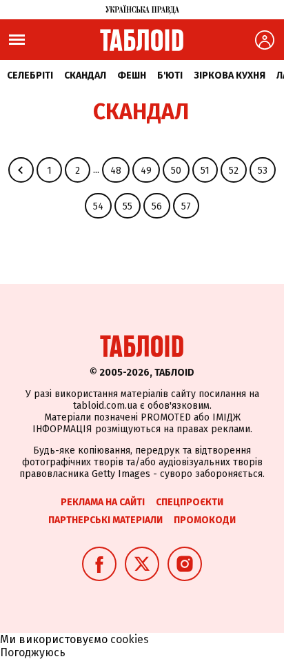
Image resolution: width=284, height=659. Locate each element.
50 (176, 170)
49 (146, 170)
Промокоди (205, 520)
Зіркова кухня (229, 75)
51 (205, 170)
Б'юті (170, 75)
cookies (129, 639)
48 (115, 170)
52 (234, 170)
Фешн (131, 75)
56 (157, 206)
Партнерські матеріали (105, 520)
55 (127, 206)
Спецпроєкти (189, 502)
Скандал (85, 75)
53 (262, 170)
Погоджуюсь (32, 652)
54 (98, 206)
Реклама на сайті (103, 502)
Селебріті (30, 75)
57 (186, 206)
